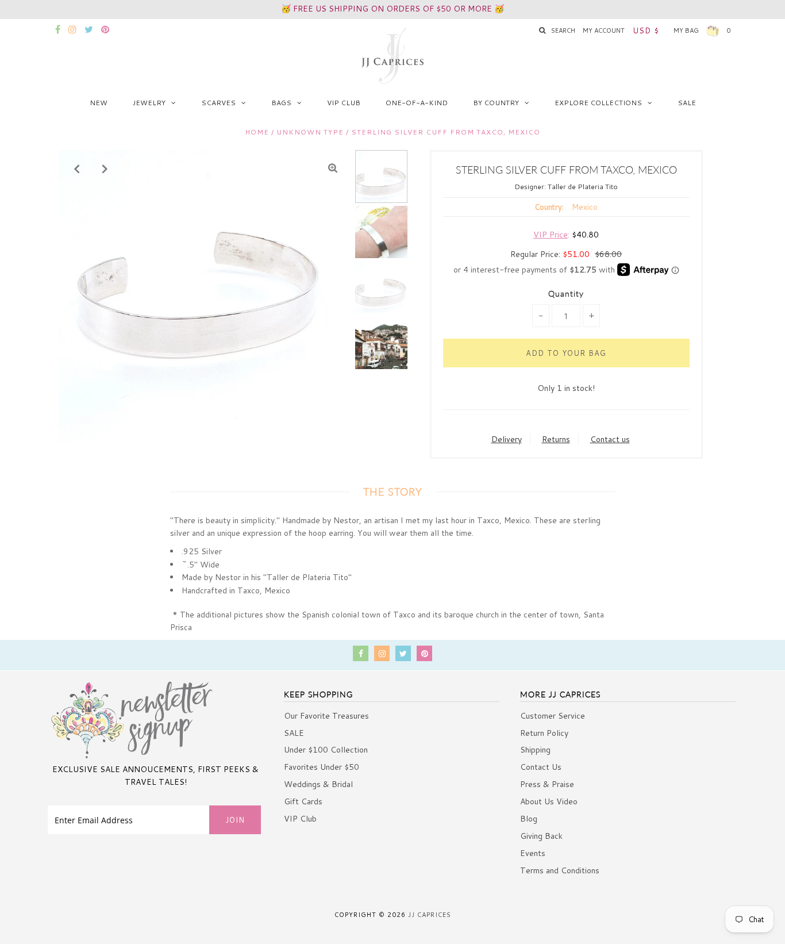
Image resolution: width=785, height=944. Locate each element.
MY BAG (702, 30)
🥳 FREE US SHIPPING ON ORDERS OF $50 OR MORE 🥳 (392, 8)
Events (532, 853)
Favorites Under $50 (321, 767)
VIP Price (550, 234)
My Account (604, 30)
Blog (528, 818)
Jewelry (149, 103)
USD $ (646, 30)
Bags (281, 103)
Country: (549, 207)
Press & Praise (547, 784)
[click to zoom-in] (332, 168)
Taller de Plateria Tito (583, 186)
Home (257, 132)
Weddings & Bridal (318, 784)
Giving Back (541, 836)
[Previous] (77, 168)
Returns (556, 439)
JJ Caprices (429, 914)
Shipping (535, 749)
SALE (687, 103)
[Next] (105, 168)
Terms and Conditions (559, 870)
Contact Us (540, 767)
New (98, 103)
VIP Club (343, 103)
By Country (496, 103)
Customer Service (552, 716)
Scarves (218, 103)
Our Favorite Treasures (326, 716)
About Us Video (549, 801)
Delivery (506, 439)
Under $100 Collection (326, 749)
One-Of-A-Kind (417, 103)
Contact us (610, 439)
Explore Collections (598, 103)
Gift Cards (303, 801)
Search (563, 30)
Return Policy (544, 733)
